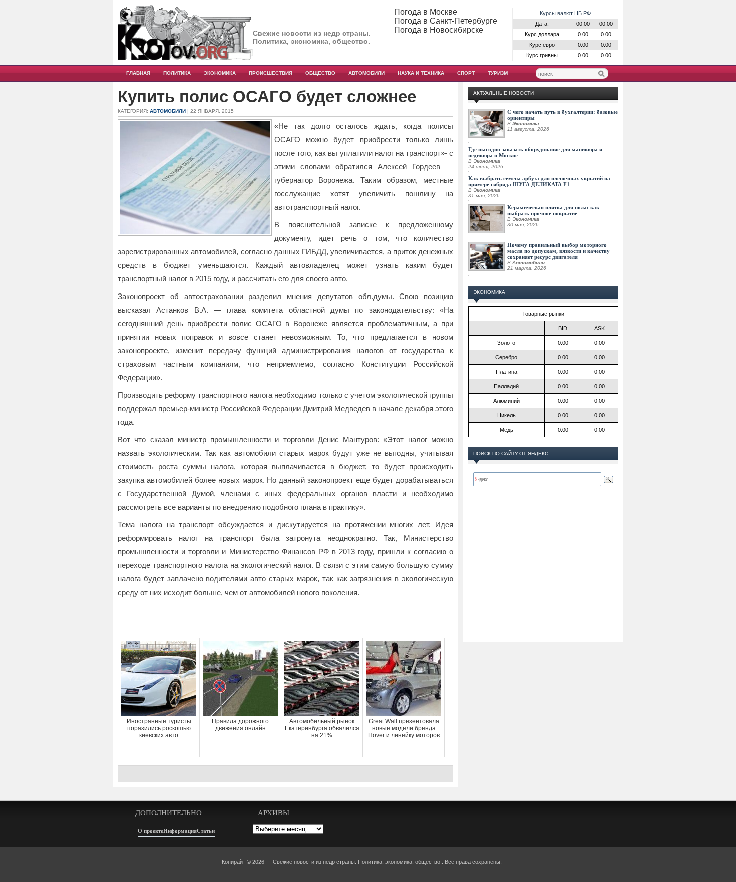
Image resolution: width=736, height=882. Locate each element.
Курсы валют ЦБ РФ (565, 13)
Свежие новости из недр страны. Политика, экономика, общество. (357, 862)
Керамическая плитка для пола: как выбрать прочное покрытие (553, 210)
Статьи (206, 831)
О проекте (150, 831)
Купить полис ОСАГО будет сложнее (267, 96)
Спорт (466, 73)
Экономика (220, 73)
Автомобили (366, 73)
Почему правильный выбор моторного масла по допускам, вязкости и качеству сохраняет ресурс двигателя (558, 251)
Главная (138, 73)
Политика (177, 73)
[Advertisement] (285, 618)
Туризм (498, 73)
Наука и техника (421, 73)
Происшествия (270, 73)
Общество (320, 73)
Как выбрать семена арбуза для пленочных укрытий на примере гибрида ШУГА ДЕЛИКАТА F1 (539, 181)
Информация (180, 831)
